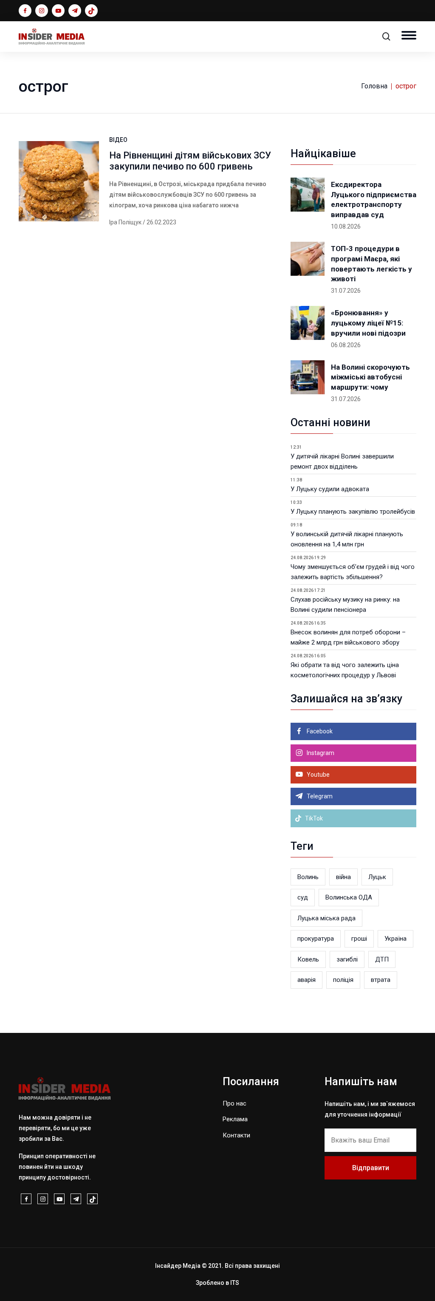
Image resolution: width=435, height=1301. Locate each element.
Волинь (308, 877)
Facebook (319, 731)
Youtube (317, 774)
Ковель (308, 959)
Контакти (236, 1135)
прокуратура (315, 938)
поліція (343, 980)
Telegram (319, 796)
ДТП (382, 959)
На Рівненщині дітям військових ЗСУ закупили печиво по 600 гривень (190, 161)
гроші (359, 938)
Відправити (370, 1168)
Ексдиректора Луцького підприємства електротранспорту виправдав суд (373, 199)
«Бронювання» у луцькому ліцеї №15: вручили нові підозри (368, 322)
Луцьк (377, 877)
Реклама (235, 1119)
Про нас (234, 1103)
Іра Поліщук (125, 222)
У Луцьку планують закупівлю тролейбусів (353, 511)
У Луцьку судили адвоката (330, 489)
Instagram (319, 752)
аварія (306, 980)
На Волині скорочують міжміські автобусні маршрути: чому (370, 377)
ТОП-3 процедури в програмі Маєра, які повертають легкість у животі (371, 263)
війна (343, 877)
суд (302, 897)
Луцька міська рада (326, 918)
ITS (234, 1282)
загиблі (347, 959)
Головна (374, 86)
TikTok (313, 818)
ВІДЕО (118, 139)
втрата (380, 980)
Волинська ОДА (348, 897)
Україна (395, 938)
